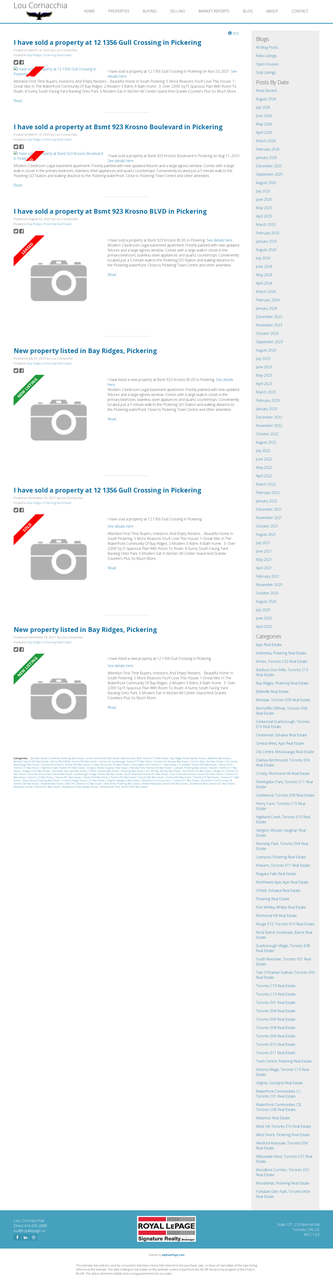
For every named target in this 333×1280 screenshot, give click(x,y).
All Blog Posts (267, 47)
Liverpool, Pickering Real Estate (190, 767)
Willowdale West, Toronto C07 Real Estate (212, 783)
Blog (248, 11)
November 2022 (269, 425)
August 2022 (266, 442)
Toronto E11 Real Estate (275, 1052)
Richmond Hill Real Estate (197, 771)
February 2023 (268, 400)
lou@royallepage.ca (29, 1230)
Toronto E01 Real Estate (68, 777)
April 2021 (264, 567)
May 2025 (264, 207)
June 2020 (264, 618)
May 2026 (264, 124)
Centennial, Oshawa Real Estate (171, 761)
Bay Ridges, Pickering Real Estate (49, 55)
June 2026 (264, 115)
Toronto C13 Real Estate (41, 777)
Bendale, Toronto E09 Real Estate (31, 761)
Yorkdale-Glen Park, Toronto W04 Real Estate (123, 786)
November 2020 (269, 584)
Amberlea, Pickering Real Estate (67, 758)
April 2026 (264, 132)
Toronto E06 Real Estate (124, 777)
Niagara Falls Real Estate (36, 771)
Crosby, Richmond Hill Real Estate (110, 764)
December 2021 (269, 509)
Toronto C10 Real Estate (276, 985)
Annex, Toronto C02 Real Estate (103, 758)
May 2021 (264, 559)
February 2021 (268, 576)
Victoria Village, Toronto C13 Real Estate (83, 780)
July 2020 (263, 609)
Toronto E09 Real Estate (179, 777)
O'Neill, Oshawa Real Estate (104, 771)
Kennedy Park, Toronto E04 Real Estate (151, 767)
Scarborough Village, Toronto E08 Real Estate (99, 774)
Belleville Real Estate (219, 758)
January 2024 (266, 308)
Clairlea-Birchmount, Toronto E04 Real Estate (66, 764)
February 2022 (268, 492)
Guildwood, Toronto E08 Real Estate (198, 764)
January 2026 (266, 157)
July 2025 (263, 191)
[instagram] (33, 1237)
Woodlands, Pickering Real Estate (80, 786)
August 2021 (266, 534)
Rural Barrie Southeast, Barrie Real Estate (50, 774)
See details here (120, 160)
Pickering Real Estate (132, 771)
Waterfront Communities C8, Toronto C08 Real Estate (278, 1107)
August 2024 (266, 249)
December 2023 (269, 316)
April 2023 (264, 383)
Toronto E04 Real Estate (96, 777)
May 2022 (264, 467)
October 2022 (267, 433)
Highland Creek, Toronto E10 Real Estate (63, 767)
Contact (300, 11)
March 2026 (266, 140)
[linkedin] (25, 1237)
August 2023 (266, 350)
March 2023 (266, 392)
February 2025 (268, 232)
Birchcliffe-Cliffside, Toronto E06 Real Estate (74, 761)
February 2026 (268, 149)
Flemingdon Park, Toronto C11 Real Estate (154, 764)
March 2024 (266, 291)
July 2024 (263, 258)
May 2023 (264, 375)
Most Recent (266, 90)
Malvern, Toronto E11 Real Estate (283, 865)
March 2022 (266, 484)
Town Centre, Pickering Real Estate (41, 780)
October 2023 (267, 333)
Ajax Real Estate (39, 758)
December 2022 (269, 417)
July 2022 (263, 450)
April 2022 (264, 475)
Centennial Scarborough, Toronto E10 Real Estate (125, 761)
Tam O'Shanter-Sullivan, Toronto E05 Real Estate (196, 774)
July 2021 (263, 542)
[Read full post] (59, 72)
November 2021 (269, 517)
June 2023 (264, 366)
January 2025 (266, 241)
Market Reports (213, 11)
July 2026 (263, 107)
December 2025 (269, 165)
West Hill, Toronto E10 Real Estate (84, 783)
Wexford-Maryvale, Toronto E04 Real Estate (165, 783)
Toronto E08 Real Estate (151, 777)
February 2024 (268, 299)
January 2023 (266, 408)
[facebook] (17, 1237)
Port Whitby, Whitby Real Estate (163, 771)
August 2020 (266, 601)
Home (89, 11)
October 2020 (267, 593)
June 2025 (264, 199)
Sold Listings (266, 72)
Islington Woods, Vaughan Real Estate (107, 767)
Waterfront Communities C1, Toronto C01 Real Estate (170, 780)
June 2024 (264, 266)
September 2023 (269, 341)
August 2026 (266, 98)
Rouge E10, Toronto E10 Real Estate (285, 923)
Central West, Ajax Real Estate (207, 761)
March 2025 (266, 224)
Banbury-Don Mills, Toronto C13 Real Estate (145, 758)
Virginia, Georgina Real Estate (123, 780)
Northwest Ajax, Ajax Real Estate (69, 771)
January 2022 (266, 500)
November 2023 (269, 325)
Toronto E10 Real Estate (207, 777)
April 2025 (264, 216)
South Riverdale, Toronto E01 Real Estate (147, 774)
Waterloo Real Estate (52, 783)
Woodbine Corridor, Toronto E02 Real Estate (37, 786)
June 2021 (264, 551)
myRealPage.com (173, 1254)
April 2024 (264, 283)
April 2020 (264, 626)
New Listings (266, 55)
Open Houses (267, 64)
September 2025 (269, 174)
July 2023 (263, 358)
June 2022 (264, 459)
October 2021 (267, 526)
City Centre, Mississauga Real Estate (285, 751)
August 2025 (266, 182)
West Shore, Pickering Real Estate (122, 783)
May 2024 (264, 274)
